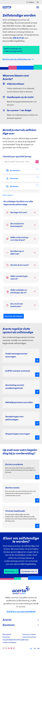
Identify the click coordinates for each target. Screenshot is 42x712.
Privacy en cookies (29, 634)
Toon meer (8, 195)
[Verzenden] (37, 161)
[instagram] (14, 648)
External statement (29, 637)
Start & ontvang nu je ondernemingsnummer (13, 50)
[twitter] (6, 648)
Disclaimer (6, 637)
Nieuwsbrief (7, 634)
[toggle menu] (37, 7)
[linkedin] (9, 648)
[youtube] (11, 648)
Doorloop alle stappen (14, 316)
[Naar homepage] (7, 7)
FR (35, 648)
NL (31, 648)
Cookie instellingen (9, 642)
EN (38, 648)
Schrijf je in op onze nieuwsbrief (21, 611)
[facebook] (4, 648)
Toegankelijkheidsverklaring (13, 640)
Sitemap (26, 640)
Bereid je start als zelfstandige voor (17, 59)
